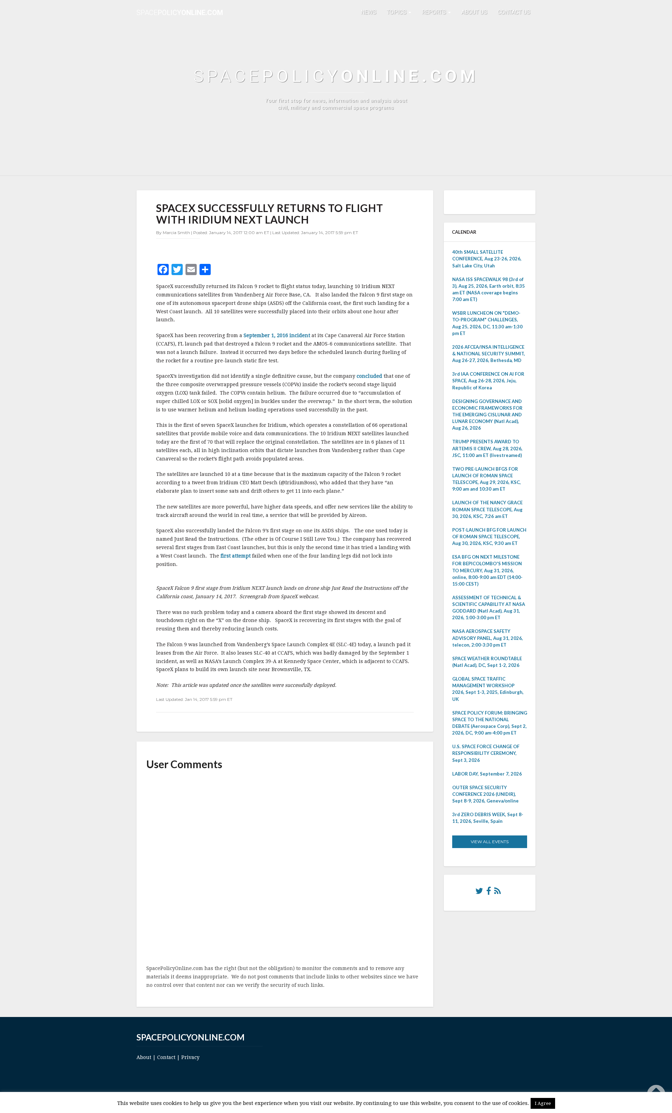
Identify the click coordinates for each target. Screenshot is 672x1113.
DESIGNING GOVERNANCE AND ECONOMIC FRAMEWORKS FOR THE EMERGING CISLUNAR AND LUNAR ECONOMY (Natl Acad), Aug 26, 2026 (487, 414)
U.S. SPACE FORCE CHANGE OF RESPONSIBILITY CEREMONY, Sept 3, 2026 (485, 753)
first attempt (236, 556)
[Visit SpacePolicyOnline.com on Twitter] (479, 892)
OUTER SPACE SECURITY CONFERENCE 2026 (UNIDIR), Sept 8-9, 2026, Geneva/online (485, 794)
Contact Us (514, 12)
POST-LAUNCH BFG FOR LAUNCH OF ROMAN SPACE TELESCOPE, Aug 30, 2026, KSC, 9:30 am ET (489, 536)
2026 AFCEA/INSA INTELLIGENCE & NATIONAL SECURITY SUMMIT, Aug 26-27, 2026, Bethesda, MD (488, 353)
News (368, 12)
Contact (166, 1057)
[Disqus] (285, 868)
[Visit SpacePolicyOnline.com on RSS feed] (497, 892)
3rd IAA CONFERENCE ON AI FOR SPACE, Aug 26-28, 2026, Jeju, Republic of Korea (488, 380)
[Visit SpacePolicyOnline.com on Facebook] (488, 892)
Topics (397, 12)
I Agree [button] (543, 1103)
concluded (370, 376)
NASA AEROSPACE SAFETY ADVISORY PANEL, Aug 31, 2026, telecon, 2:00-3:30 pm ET (487, 637)
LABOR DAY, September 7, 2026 (487, 774)
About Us (474, 12)
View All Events (490, 841)
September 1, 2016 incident (277, 335)
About (143, 1057)
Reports (434, 12)
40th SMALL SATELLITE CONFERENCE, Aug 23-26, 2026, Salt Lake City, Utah (487, 258)
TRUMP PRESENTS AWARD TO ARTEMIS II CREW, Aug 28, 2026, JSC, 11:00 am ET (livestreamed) (487, 448)
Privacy (190, 1057)
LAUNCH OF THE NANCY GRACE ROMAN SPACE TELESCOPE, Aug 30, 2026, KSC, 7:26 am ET (487, 509)
